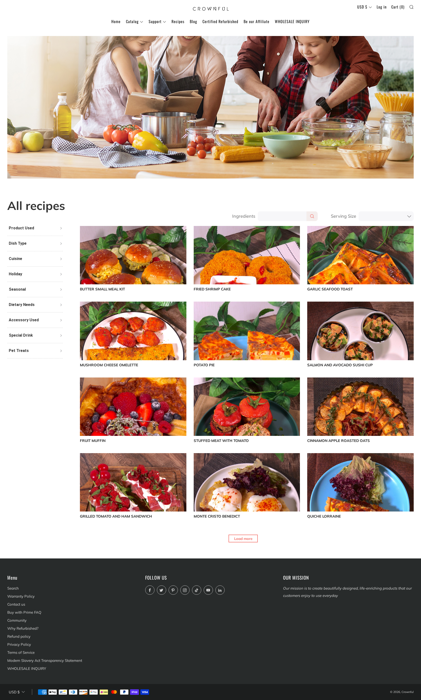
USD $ (362, 7)
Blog (193, 21)
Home (116, 21)
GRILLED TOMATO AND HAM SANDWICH (116, 516)
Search (13, 588)
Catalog (132, 21)
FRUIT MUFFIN (92, 441)
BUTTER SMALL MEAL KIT (102, 289)
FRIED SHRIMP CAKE (212, 289)
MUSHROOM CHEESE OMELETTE (109, 365)
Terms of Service (21, 652)
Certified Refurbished (220, 21)
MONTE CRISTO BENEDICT (217, 516)
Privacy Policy (19, 644)
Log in (382, 7)
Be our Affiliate (256, 21)
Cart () (397, 7)
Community (17, 620)
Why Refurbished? (22, 628)
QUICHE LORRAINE (324, 516)
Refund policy (18, 636)
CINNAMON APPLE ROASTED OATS (338, 441)
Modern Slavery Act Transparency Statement (44, 660)
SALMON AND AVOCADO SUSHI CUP (340, 365)
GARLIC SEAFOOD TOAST (330, 289)
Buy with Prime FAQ (24, 612)
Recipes (178, 21)
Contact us (16, 604)
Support (155, 21)
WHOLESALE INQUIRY (292, 21)
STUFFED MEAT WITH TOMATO (221, 441)
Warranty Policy (21, 596)
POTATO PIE (204, 365)
